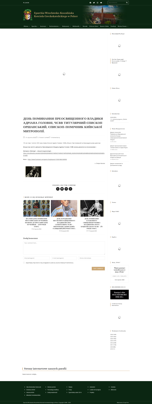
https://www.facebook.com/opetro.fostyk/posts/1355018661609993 (47, 159)
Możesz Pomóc (122, 26)
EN (28, 3)
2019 (111, 349)
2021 (111, 345)
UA (26, 3)
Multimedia (76, 26)
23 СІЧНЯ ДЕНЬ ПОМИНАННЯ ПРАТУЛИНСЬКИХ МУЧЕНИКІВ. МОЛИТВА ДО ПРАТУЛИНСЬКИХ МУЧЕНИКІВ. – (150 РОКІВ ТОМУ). (36, 222)
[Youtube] (101, 2)
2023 (111, 340)
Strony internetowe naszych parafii (45, 368)
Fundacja (113, 26)
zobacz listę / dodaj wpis (119, 276)
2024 (111, 338)
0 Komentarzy (55, 137)
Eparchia (34, 26)
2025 (111, 336)
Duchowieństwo (54, 26)
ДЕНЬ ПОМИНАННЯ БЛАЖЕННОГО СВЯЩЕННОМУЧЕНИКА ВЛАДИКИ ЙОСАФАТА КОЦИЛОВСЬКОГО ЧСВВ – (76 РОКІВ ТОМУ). (91, 223)
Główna (26, 26)
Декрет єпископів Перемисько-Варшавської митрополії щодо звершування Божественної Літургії (118, 136)
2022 (111, 343)
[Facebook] (90, 2)
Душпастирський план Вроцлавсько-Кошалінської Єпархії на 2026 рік (118, 155)
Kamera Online (104, 26)
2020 (111, 347)
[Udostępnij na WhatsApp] (70, 189)
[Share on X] (58, 189)
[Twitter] (94, 2)
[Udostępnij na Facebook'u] (62, 189)
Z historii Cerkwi (43, 137)
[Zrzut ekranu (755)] (33, 171)
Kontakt (85, 26)
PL (24, 3)
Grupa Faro (126, 402)
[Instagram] (97, 2)
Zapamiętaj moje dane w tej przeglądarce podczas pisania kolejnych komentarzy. (50, 263)
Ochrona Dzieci (93, 26)
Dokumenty (65, 26)
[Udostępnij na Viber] (66, 189)
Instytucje (43, 26)
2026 (111, 334)
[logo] (27, 14)
